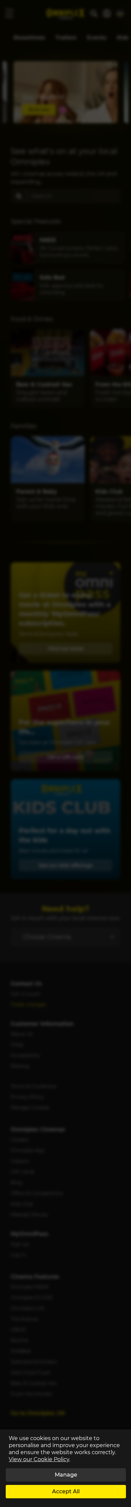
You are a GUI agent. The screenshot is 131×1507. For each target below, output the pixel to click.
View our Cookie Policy (39, 1459)
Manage (66, 1475)
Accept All (66, 1491)
